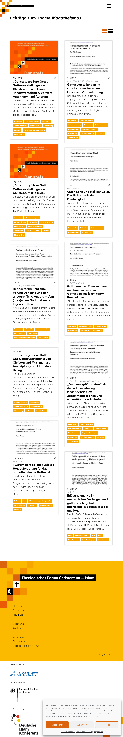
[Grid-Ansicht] (105, 31)
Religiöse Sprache (87, 133)
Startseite (18, 606)
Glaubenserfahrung (21, 406)
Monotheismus (35, 126)
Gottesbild (46, 121)
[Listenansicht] (110, 31)
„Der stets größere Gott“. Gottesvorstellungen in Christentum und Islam (30, 189)
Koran (100, 535)
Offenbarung (48, 126)
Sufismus (17, 130)
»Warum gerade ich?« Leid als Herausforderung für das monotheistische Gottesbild (33, 468)
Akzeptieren (57, 724)
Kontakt (17, 628)
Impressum (98, 731)
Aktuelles (18, 610)
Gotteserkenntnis (20, 126)
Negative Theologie (89, 129)
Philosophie (32, 505)
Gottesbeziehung (74, 125)
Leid (24, 501)
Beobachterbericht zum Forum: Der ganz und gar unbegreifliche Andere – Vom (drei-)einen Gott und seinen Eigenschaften (33, 296)
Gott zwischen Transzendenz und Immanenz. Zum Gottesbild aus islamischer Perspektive (87, 292)
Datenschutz (20, 641)
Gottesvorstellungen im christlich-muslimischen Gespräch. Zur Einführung (85, 88)
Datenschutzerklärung (84, 731)
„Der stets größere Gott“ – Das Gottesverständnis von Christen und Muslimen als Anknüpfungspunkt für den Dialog (32, 362)
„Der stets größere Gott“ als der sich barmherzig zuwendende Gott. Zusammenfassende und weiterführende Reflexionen (86, 392)
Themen (18, 614)
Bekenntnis (18, 121)
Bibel (70, 535)
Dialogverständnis (81, 535)
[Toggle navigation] (109, 6)
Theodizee (17, 509)
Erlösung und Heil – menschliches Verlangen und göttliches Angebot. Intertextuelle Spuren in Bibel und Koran (87, 503)
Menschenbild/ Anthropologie (40, 501)
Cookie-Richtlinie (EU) (26, 646)
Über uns (18, 624)
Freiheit (17, 501)
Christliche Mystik (32, 121)
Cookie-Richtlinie (68, 731)
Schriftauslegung (46, 505)
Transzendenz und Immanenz (34, 130)
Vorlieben (107, 724)
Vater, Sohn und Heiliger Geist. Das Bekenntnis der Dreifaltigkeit (88, 195)
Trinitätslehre (19, 134)
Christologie (34, 402)
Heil (93, 535)
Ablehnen (82, 724)
